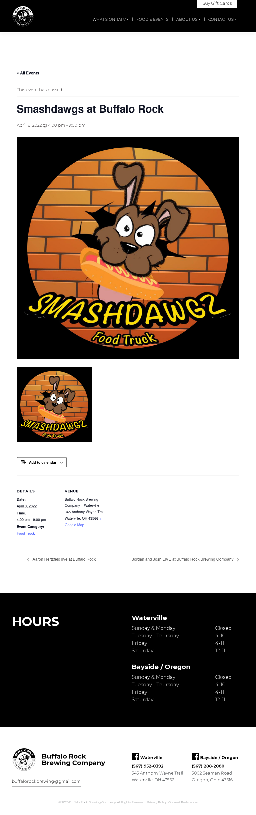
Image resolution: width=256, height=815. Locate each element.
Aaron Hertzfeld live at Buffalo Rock (64, 559)
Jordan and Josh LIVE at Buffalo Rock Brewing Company (183, 559)
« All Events (28, 73)
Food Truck (26, 533)
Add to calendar (42, 462)
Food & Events (152, 19)
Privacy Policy (156, 802)
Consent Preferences (183, 802)
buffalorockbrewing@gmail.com (46, 781)
